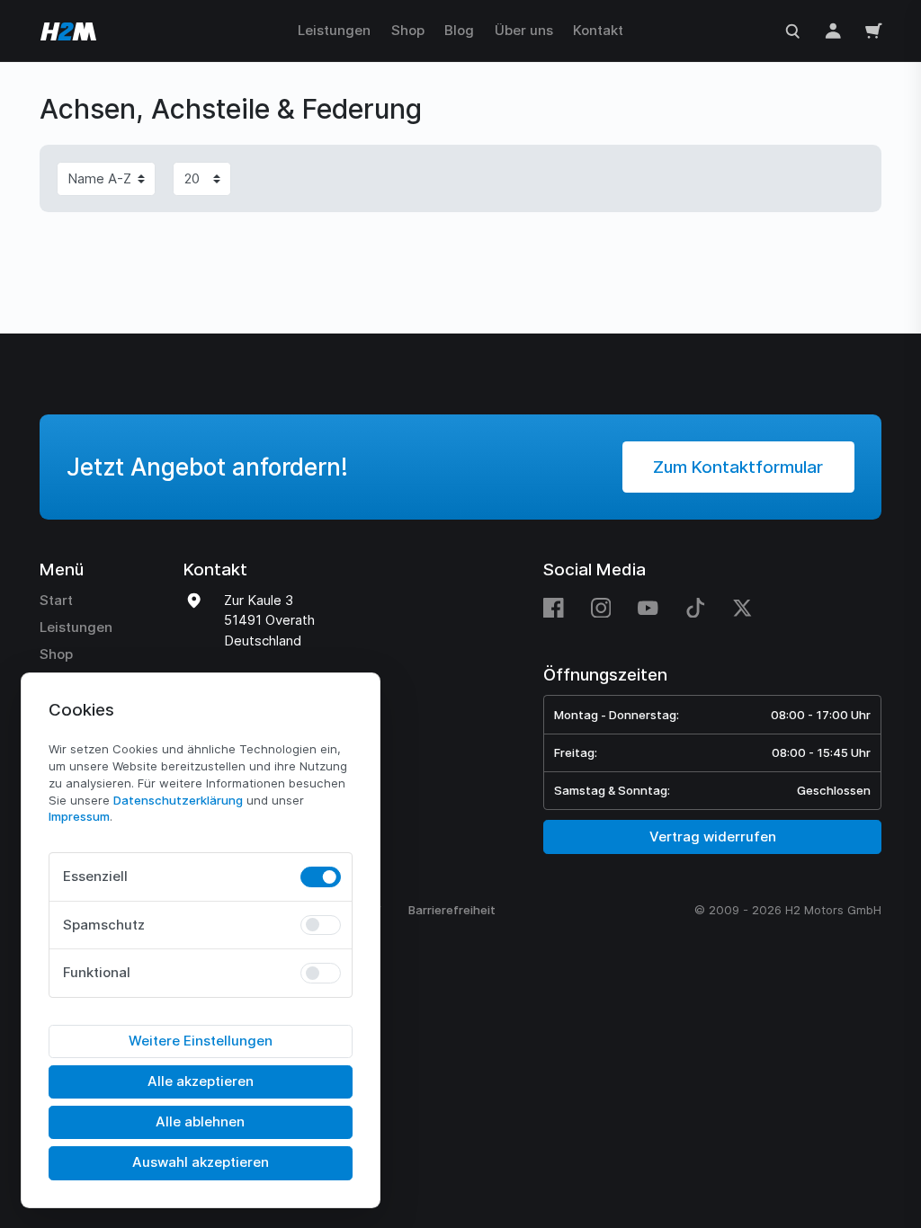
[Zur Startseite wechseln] (67, 30)
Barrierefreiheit (452, 910)
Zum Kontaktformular (738, 467)
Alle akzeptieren (201, 1081)
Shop (408, 30)
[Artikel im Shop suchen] (792, 30)
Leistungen (76, 627)
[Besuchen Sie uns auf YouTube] (648, 608)
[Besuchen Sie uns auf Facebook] (560, 608)
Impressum (79, 816)
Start (56, 600)
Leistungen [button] (334, 30)
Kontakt (598, 30)
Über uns (524, 30)
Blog (459, 30)
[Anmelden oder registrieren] (833, 30)
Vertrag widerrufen (712, 836)
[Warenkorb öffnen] (873, 30)
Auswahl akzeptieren (200, 1161)
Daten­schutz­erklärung (178, 800)
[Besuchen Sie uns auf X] (742, 608)
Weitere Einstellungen (201, 1040)
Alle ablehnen (200, 1121)
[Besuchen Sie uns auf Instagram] (601, 608)
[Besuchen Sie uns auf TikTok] (696, 608)
